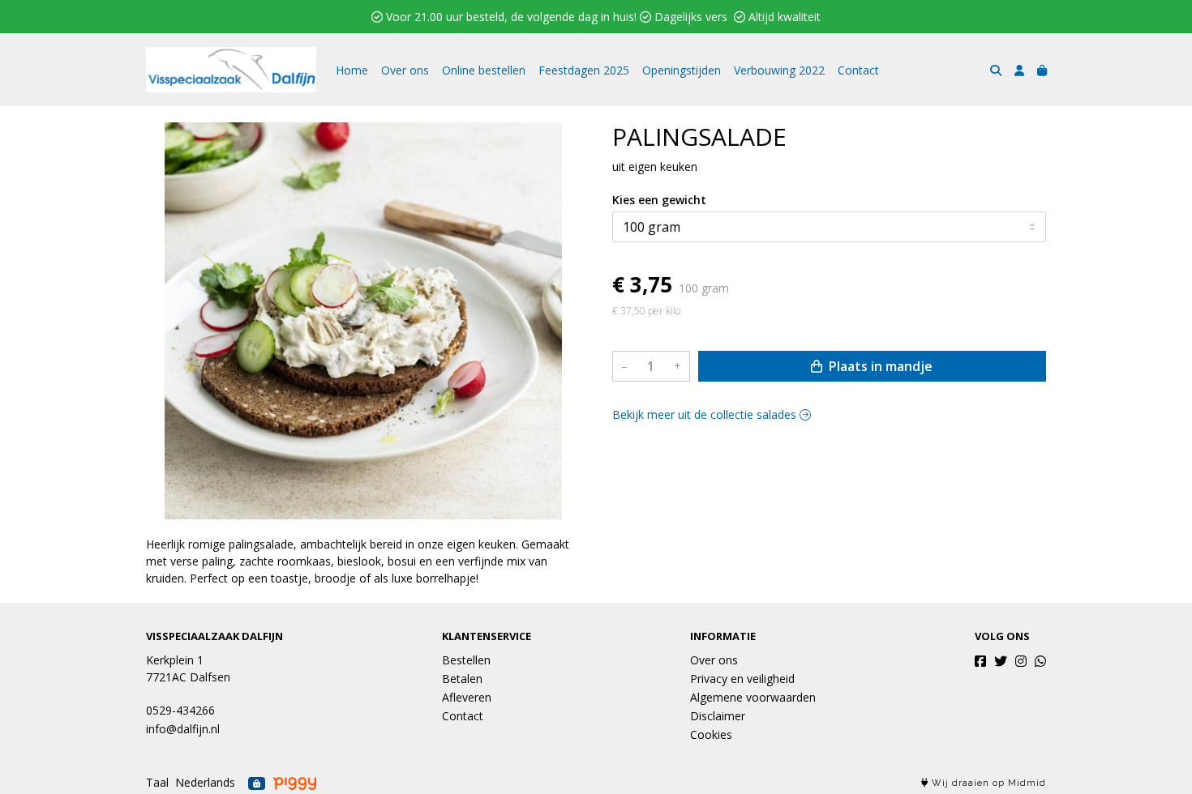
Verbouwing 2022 (779, 70)
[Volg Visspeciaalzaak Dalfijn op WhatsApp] (1040, 661)
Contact (858, 70)
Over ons (405, 70)
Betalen (462, 678)
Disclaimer (717, 716)
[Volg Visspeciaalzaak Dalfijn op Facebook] (980, 661)
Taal (157, 782)
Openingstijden (681, 70)
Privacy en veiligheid (742, 678)
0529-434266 (180, 710)
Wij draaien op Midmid (987, 783)
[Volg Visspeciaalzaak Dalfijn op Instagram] (1021, 661)
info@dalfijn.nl (183, 728)
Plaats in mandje (879, 366)
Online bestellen (483, 70)
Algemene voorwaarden (753, 697)
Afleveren (466, 697)
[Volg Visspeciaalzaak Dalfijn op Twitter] (1000, 661)
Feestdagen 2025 (583, 70)
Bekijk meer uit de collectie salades (706, 414)
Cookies (711, 734)
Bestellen (466, 660)
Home (352, 70)
